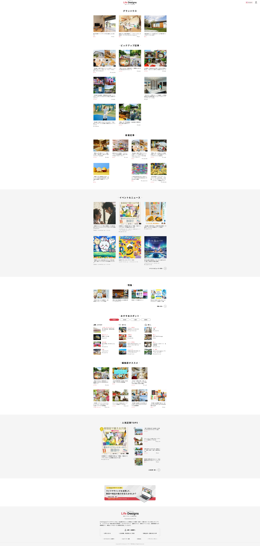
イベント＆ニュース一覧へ (156, 268)
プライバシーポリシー (152, 538)
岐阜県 (124, 319)
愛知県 (114, 319)
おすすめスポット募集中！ (109, 538)
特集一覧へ (160, 306)
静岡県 (145, 319)
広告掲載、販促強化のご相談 (127, 533)
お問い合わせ (107, 533)
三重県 (135, 319)
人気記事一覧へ (152, 470)
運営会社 (139, 538)
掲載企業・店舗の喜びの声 (150, 533)
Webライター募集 (126, 538)
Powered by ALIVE (129, 518)
